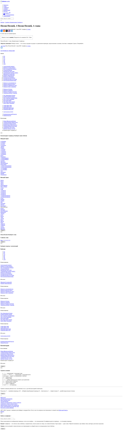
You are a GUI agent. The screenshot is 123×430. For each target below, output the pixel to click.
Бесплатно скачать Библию (7, 407)
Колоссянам (3, 164)
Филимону (3, 172)
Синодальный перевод (8, 66)
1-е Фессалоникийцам (6, 165)
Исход (2, 181)
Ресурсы (5, 11)
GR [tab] (4, 62)
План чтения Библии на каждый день (10, 406)
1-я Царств (3, 190)
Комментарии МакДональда (10, 125)
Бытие (2, 180)
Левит (2, 182)
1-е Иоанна (3, 151)
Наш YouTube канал (5, 400)
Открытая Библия (7, 70)
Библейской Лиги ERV (9, 71)
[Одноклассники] (4, 31)
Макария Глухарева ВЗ (9, 74)
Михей (2, 221)
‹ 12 (3, 29)
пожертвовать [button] (6, 16)
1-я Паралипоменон (5, 195)
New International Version (9, 95)
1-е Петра (3, 149)
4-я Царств (3, 194)
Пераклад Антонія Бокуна (9, 82)
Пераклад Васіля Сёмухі (9, 84)
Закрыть (3, 230)
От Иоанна (3, 145)
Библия (2, 22)
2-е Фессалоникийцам (6, 167)
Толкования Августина (9, 127)
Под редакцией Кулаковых (9, 69)
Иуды (2, 155)
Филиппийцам (4, 163)
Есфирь (2, 200)
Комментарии (6, 10)
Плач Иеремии (4, 211)
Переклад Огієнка (7, 89)
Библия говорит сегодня (9, 128)
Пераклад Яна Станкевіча (9, 86)
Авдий (2, 218)
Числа (2, 184)
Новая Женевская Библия (9, 121)
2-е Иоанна (3, 153)
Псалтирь (3, 203)
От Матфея (3, 141)
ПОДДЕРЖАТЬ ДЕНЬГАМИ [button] (8, 50)
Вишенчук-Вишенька (8, 76)
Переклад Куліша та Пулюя (10, 91)
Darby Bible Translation (8, 103)
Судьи (2, 188)
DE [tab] (4, 61)
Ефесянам (3, 162)
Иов (2, 202)
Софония (3, 225)
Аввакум (3, 223)
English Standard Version (9, 96)
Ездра (2, 198)
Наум (2, 222)
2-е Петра (3, 150)
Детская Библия (4, 401)
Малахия (3, 229)
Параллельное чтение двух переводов (10, 405)
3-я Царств (3, 193)
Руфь (2, 189)
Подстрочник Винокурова (9, 80)
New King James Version (9, 101)
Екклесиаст (3, 205)
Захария (2, 227)
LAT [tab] (4, 64)
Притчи (2, 204)
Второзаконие (4, 185)
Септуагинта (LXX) (8, 111)
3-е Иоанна (3, 154)
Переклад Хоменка (8, 90)
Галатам (2, 160)
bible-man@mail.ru (63, 410)
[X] (7, 31)
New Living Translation (8, 99)
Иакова (2, 147)
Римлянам (3, 156)
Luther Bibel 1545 (7, 106)
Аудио (4, 6)
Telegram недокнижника (6, 398)
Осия (2, 214)
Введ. (2, 240)
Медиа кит (3, 397)
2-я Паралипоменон (5, 197)
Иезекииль (3, 212)
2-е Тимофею (4, 169)
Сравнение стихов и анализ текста (9, 403)
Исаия (2, 208)
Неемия (2, 199)
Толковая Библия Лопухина (10, 126)
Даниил (2, 213)
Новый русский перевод (9, 67)
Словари (5, 8)
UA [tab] (4, 58)
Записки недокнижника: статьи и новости (11, 402)
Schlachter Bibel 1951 (8, 109)
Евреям (2, 173)
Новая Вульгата (7, 115)
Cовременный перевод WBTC (10, 72)
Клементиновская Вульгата (10, 114)
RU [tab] (4, 56)
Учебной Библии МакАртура (10, 122)
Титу (2, 170)
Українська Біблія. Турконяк (10, 93)
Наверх (2, 411)
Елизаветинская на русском (10, 79)
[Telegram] (12, 31)
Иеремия (3, 209)
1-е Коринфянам (4, 158)
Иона (2, 220)
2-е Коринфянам (4, 159)
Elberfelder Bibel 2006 (8, 108)
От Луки (3, 144)
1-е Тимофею (4, 168)
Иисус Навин (4, 186)
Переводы (5, 5)
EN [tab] (4, 60)
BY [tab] (4, 57)
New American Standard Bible (10, 98)
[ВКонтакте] (2, 31)
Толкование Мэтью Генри (9, 123)
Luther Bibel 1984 (7, 105)
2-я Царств (3, 191)
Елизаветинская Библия (9, 78)
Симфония (6, 7)
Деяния (2, 146)
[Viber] (9, 31)
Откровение (3, 174)
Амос (2, 217)
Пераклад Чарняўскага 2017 (10, 85)
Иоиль (2, 216)
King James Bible (7, 100)
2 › (29, 29)
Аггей (2, 226)
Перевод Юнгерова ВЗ (8, 75)
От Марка (3, 142)
